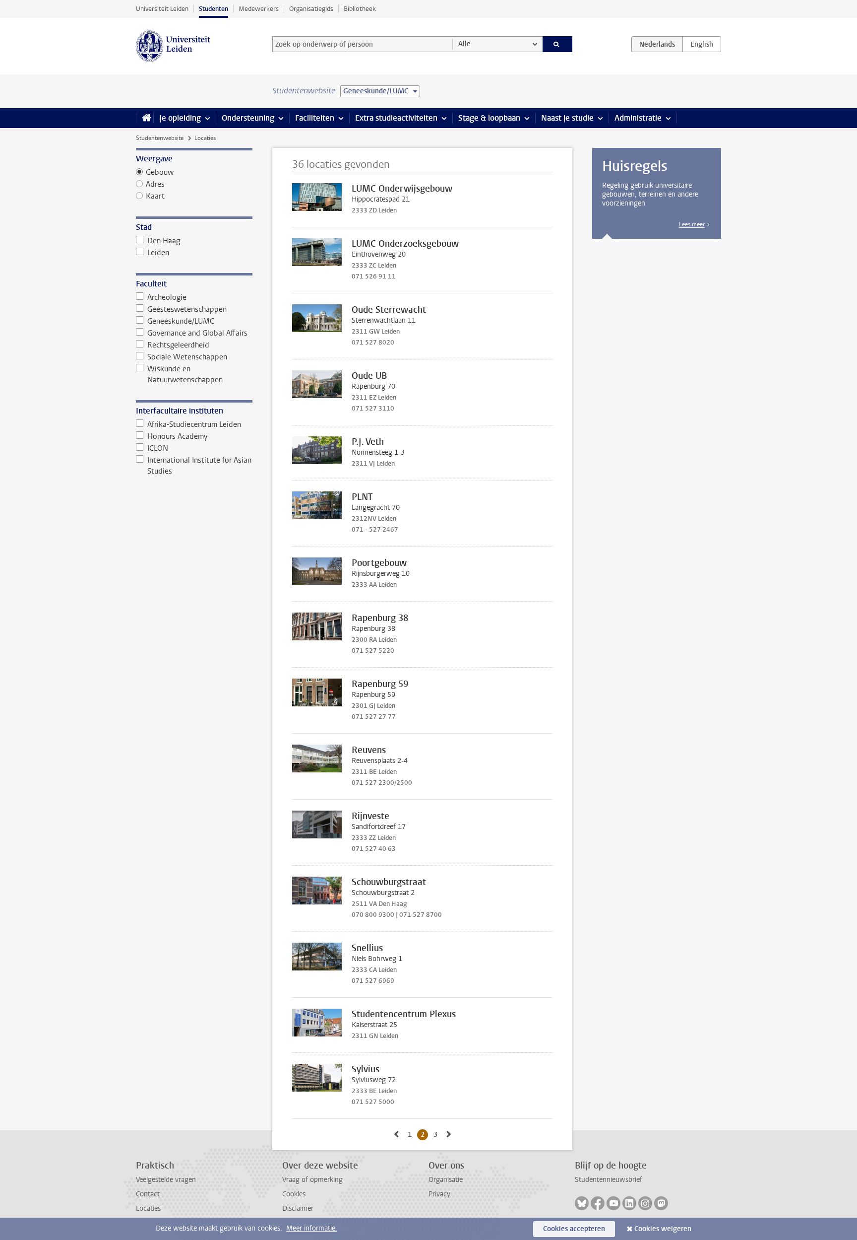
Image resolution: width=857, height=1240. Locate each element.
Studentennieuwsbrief (608, 1179)
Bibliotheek (360, 8)
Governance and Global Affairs (197, 333)
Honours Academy (177, 436)
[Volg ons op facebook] (598, 1203)
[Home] (144, 118)
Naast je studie (567, 118)
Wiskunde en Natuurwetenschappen (185, 374)
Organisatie (445, 1179)
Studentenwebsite (160, 138)
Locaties (148, 1208)
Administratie (638, 118)
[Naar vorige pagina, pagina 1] (396, 1134)
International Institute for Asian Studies (199, 465)
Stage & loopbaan (489, 118)
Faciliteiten (314, 118)
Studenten (213, 8)
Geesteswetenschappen (187, 309)
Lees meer (692, 224)
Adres (155, 184)
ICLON (157, 448)
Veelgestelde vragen (166, 1179)
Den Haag (163, 241)
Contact (148, 1194)
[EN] (701, 44)
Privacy (439, 1194)
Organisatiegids (311, 8)
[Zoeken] (558, 44)
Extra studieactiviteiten (396, 118)
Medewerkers (259, 8)
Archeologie (166, 297)
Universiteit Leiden (162, 8)
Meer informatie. (311, 1228)
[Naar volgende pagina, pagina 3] (449, 1134)
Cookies (294, 1194)
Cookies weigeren (662, 1229)
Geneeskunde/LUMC (180, 321)
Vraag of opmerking (312, 1179)
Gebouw (160, 172)
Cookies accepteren (574, 1229)
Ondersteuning (248, 118)
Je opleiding (180, 118)
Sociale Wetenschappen (187, 357)
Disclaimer (297, 1208)
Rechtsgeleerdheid (178, 345)
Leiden (158, 253)
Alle (464, 44)
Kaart (155, 196)
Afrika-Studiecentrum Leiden (194, 424)
